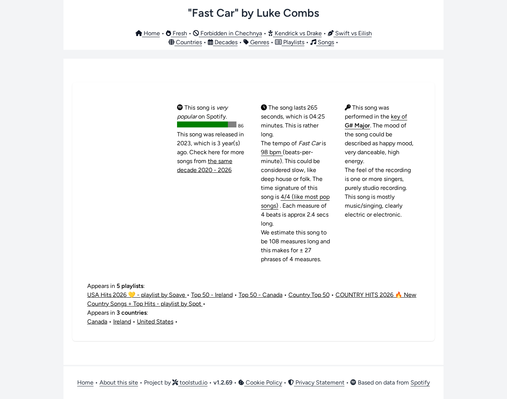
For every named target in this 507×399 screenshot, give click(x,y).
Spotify (420, 382)
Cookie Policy (263, 382)
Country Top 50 (309, 294)
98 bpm (272, 152)
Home (151, 33)
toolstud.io (192, 382)
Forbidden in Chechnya (230, 33)
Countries (188, 42)
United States (155, 321)
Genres (259, 42)
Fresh (179, 33)
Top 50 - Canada (260, 294)
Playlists (293, 42)
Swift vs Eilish (353, 33)
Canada (97, 321)
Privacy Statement (319, 382)
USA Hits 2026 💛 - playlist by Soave (137, 294)
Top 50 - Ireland (212, 294)
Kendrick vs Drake (297, 33)
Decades (225, 42)
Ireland (122, 321)
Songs (325, 42)
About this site (118, 382)
